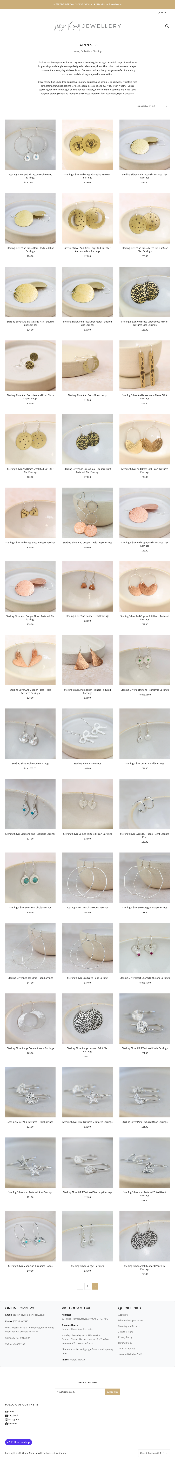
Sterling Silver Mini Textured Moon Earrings (144, 1122)
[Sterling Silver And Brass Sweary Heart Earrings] (30, 513)
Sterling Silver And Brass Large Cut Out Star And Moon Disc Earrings (87, 249)
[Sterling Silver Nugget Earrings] (87, 1236)
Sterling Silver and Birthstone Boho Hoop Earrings (30, 176)
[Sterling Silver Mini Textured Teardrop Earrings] (87, 1162)
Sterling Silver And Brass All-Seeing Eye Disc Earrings (87, 176)
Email (11, 1411)
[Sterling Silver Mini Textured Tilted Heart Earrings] (144, 1162)
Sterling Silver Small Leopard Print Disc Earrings (144, 1267)
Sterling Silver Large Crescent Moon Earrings (30, 1048)
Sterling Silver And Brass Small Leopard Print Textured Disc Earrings (87, 470)
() (162, 12)
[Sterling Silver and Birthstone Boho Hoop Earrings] (30, 145)
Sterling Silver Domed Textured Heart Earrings (87, 834)
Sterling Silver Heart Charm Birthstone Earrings (145, 978)
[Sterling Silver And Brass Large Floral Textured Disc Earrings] (87, 292)
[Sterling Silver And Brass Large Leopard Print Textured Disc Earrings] (144, 292)
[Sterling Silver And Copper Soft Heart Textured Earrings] (144, 586)
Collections (86, 51)
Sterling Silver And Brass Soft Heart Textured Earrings (144, 470)
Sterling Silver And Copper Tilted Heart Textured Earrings (30, 691)
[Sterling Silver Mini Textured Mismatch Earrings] (87, 1092)
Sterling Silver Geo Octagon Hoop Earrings (144, 907)
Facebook (13, 1415)
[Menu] (7, 26)
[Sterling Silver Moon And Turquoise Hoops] (30, 1236)
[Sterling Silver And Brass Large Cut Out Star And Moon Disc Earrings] (87, 218)
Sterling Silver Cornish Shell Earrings (144, 763)
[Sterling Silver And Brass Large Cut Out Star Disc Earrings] (144, 218)
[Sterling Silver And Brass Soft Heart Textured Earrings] (144, 439)
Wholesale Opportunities (131, 1320)
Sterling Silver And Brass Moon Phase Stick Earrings (144, 397)
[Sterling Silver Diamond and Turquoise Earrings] (30, 804)
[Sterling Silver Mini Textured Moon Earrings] (144, 1092)
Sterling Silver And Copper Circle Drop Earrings (87, 542)
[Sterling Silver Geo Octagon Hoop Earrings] (144, 878)
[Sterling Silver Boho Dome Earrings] (30, 733)
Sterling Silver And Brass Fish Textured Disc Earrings (144, 176)
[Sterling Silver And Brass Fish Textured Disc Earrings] (144, 145)
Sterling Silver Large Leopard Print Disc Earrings (87, 1050)
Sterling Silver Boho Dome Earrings (30, 763)
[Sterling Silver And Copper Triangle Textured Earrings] (87, 660)
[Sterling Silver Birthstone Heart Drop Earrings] (144, 660)
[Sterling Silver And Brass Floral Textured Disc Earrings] (30, 218)
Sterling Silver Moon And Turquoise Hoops (30, 1266)
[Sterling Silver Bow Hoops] (87, 733)
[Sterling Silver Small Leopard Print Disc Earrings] (144, 1236)
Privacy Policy (125, 1337)
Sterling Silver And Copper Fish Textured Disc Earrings (144, 544)
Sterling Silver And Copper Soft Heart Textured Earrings (144, 617)
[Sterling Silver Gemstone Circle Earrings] (30, 878)
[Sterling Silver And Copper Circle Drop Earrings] (87, 513)
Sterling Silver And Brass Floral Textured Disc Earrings (30, 249)
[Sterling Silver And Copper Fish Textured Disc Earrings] (144, 513)
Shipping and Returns (129, 1326)
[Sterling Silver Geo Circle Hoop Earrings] (87, 878)
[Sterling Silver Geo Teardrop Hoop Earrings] (30, 948)
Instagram (13, 1419)
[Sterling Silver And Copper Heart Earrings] (87, 586)
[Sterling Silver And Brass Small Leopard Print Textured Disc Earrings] (87, 439)
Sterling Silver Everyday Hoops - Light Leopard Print (144, 835)
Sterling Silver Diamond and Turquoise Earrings (30, 834)
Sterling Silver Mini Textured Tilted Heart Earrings (144, 1194)
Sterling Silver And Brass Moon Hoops (87, 395)
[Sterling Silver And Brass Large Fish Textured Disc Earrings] (30, 292)
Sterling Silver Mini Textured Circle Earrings (145, 1048)
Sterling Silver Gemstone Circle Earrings (30, 907)
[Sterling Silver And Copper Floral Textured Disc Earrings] (30, 586)
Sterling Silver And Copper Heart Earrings (87, 616)
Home (76, 51)
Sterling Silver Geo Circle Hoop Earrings (87, 907)
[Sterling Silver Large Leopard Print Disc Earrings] (87, 1018)
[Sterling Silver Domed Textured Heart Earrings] (87, 804)
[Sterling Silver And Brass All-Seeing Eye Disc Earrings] (87, 145)
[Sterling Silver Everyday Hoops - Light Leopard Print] (144, 804)
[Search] (167, 26)
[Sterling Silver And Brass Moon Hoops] (87, 365)
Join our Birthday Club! (130, 1354)
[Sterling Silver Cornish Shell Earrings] (144, 733)
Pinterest (13, 1423)
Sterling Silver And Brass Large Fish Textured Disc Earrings (30, 323)
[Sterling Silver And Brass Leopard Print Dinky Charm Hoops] (30, 365)
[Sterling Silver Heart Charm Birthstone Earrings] (144, 948)
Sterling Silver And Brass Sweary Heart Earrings (30, 542)
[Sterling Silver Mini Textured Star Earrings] (30, 1162)
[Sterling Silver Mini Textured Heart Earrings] (30, 1092)
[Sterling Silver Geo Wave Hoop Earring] (87, 948)
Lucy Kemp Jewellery (34, 1453)
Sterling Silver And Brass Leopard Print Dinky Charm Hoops (30, 397)
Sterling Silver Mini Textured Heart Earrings (30, 1122)
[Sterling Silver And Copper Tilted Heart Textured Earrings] (30, 660)
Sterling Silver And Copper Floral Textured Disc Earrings (30, 617)
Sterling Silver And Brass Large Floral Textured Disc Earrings (87, 323)
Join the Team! (125, 1332)
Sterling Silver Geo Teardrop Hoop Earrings (30, 978)
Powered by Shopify (56, 1453)
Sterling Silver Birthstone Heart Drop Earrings (145, 690)
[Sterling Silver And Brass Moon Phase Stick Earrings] (144, 365)
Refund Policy (125, 1343)
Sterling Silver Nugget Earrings (87, 1266)
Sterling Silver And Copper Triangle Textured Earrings (87, 691)
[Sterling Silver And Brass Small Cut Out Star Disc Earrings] (30, 439)
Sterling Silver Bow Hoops (87, 763)
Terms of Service (126, 1348)
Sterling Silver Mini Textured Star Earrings (30, 1192)
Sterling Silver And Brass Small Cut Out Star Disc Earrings (30, 470)
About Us (123, 1315)
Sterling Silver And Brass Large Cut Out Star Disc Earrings (145, 249)
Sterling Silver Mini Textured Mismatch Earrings (87, 1122)
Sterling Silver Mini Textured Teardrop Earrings (87, 1192)
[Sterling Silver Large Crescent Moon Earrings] (30, 1018)
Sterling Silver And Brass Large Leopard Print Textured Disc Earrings (144, 323)
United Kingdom (152, 1453)
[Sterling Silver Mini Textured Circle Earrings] (144, 1018)
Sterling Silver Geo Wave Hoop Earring (87, 978)
